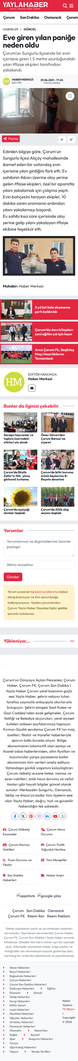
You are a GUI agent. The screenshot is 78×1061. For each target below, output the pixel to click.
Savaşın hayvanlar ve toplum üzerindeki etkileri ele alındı (18, 438)
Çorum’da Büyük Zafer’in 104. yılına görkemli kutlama (17, 476)
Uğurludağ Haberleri (22, 1047)
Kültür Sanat (17, 1005)
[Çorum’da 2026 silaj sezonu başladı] (58, 496)
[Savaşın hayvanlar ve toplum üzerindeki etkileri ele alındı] (20, 421)
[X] (23, 816)
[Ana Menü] (71, 5)
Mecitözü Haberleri (21, 1013)
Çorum (9, 17)
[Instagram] (39, 816)
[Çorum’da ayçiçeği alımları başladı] (20, 496)
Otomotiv (15, 1030)
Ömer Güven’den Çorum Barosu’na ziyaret (53, 438)
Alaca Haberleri (19, 967)
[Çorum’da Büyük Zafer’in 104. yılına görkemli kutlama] (20, 459)
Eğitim (51, 988)
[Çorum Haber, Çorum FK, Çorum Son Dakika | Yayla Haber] (25, 6)
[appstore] (26, 896)
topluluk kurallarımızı (45, 592)
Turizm (13, 1043)
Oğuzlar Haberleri (21, 1018)
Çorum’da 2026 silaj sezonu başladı (55, 511)
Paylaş (13, 139)
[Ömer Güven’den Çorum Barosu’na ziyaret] (58, 421)
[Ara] (65, 5)
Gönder (13, 577)
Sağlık (13, 1034)
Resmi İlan (36, 916)
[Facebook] (15, 816)
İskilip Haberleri (19, 997)
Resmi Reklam (58, 916)
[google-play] (49, 896)
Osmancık (52, 17)
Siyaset (35, 1034)
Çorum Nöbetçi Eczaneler (16, 831)
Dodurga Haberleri (21, 988)
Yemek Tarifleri (40, 1051)
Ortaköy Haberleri (21, 1022)
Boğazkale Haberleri (22, 976)
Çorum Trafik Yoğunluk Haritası (53, 847)
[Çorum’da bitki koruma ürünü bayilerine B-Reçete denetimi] (58, 459)
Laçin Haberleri (19, 1009)
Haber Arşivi (55, 875)
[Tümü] (72, 641)
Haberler (10, 29)
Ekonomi (14, 992)
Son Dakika (29, 17)
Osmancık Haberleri (22, 1026)
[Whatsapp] (63, 816)
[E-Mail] (31, 388)
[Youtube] (55, 816)
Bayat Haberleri (19, 971)
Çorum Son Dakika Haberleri (27, 984)
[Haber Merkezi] (14, 381)
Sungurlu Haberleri (40, 1039)
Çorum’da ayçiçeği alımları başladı (16, 511)
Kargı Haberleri (19, 1001)
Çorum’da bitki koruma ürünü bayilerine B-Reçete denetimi (57, 476)
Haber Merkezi (40, 379)
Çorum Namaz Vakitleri (16, 847)
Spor (12, 1039)
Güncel (30, 29)
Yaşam (13, 1051)
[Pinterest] (31, 816)
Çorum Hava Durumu (53, 831)
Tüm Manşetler (56, 860)
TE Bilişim (68, 1009)
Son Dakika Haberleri (13, 877)
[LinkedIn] (47, 816)
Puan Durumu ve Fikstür (17, 862)
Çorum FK (16, 916)
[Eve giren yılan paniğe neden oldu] (39, 111)
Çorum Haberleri (20, 980)
